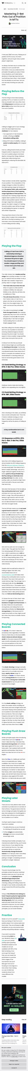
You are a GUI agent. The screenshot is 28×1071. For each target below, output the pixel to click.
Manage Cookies (5, 1055)
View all (24, 1019)
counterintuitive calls (8, 575)
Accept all (14, 1068)
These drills (21, 919)
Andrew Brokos (15, 23)
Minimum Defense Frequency (15, 465)
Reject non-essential (14, 1064)
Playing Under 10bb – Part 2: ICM (10, 1037)
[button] (10, 323)
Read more (14, 1010)
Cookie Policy (14, 1056)
